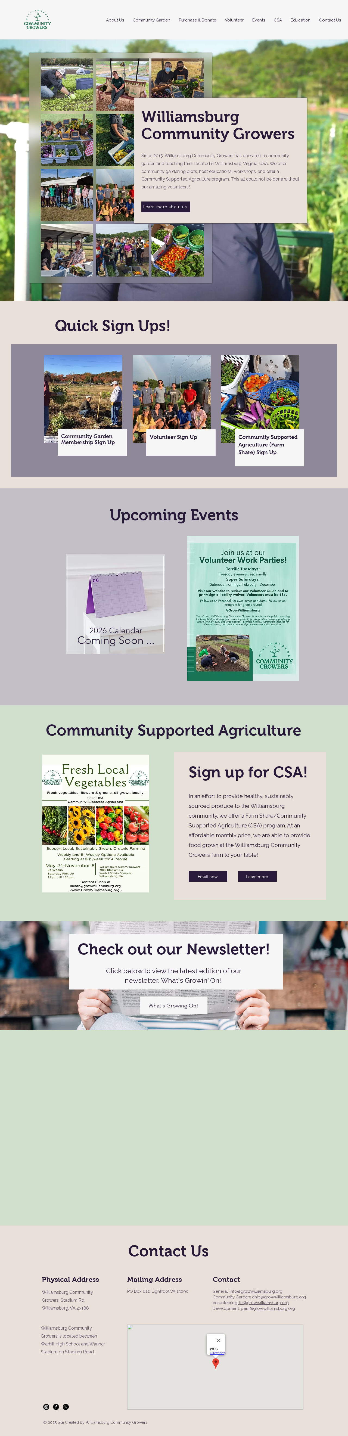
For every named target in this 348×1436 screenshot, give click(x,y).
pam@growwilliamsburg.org (268, 1308)
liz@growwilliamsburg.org (263, 1302)
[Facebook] (56, 1407)
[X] (66, 1407)
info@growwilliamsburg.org (256, 1291)
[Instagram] (46, 1407)
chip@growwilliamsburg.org (279, 1297)
